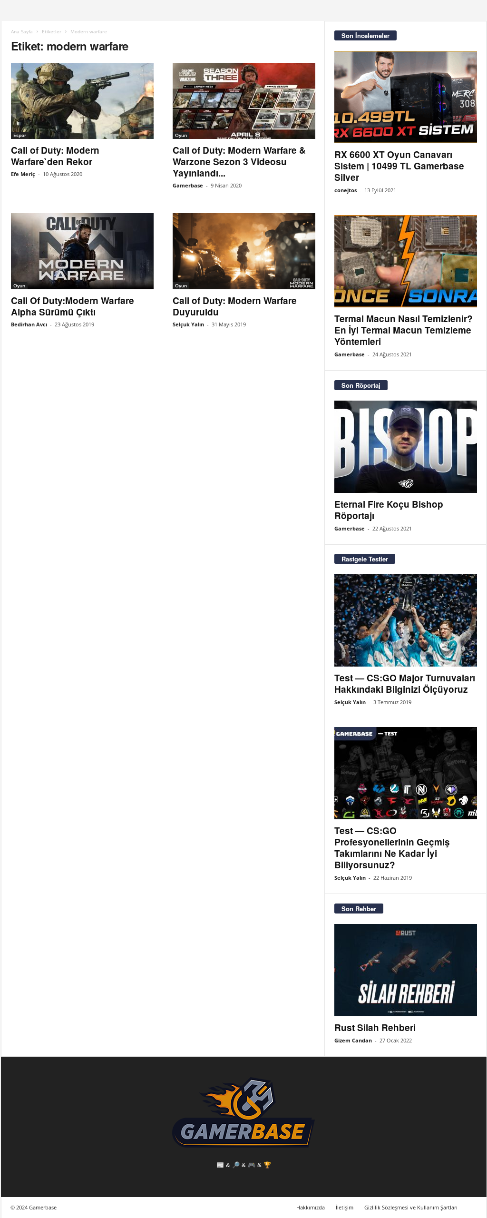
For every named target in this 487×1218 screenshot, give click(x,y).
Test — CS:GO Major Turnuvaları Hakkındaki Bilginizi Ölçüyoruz (404, 683)
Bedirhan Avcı (29, 324)
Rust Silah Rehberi (375, 1027)
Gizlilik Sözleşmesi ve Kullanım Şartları (411, 1207)
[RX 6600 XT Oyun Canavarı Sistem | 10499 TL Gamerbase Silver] (405, 97)
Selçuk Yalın (188, 324)
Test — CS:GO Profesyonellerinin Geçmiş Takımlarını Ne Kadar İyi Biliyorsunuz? (392, 847)
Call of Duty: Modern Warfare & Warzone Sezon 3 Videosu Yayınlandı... (239, 161)
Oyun (181, 135)
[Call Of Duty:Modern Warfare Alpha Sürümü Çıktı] (82, 251)
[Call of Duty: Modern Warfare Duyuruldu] (244, 251)
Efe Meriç (23, 173)
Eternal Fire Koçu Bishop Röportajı (388, 510)
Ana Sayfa (22, 31)
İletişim (344, 1207)
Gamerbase (188, 185)
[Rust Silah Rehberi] (405, 970)
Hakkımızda (310, 1207)
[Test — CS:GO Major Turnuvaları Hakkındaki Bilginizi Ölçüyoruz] (405, 620)
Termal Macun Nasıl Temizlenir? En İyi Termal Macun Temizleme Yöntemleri (403, 330)
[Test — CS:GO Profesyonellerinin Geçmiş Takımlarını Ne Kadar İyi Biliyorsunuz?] (405, 773)
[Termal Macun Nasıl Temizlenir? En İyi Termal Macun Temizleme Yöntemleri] (405, 261)
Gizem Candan (353, 1040)
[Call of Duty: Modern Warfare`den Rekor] (82, 101)
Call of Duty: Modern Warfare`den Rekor (55, 156)
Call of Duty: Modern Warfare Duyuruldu (235, 306)
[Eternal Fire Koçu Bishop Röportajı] (405, 447)
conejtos (345, 190)
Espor (19, 135)
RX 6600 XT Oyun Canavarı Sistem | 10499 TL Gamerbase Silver (399, 166)
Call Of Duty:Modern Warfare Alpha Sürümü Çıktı (72, 306)
